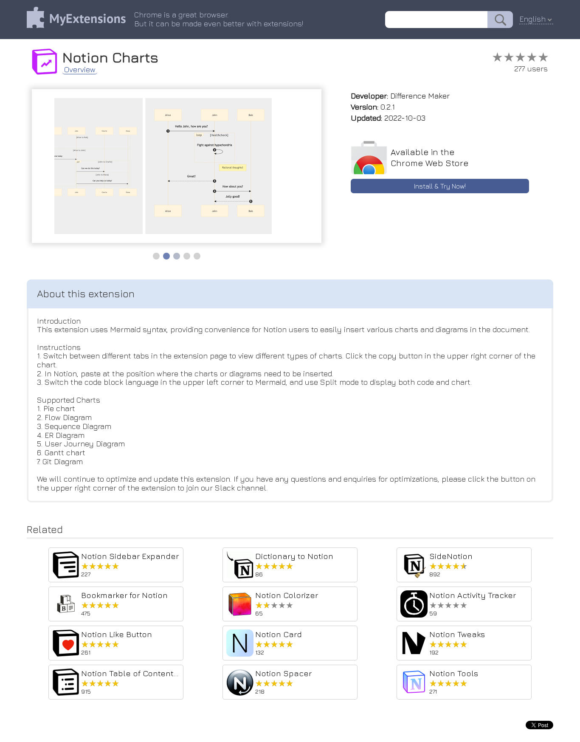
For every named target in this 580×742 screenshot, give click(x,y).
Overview (80, 69)
